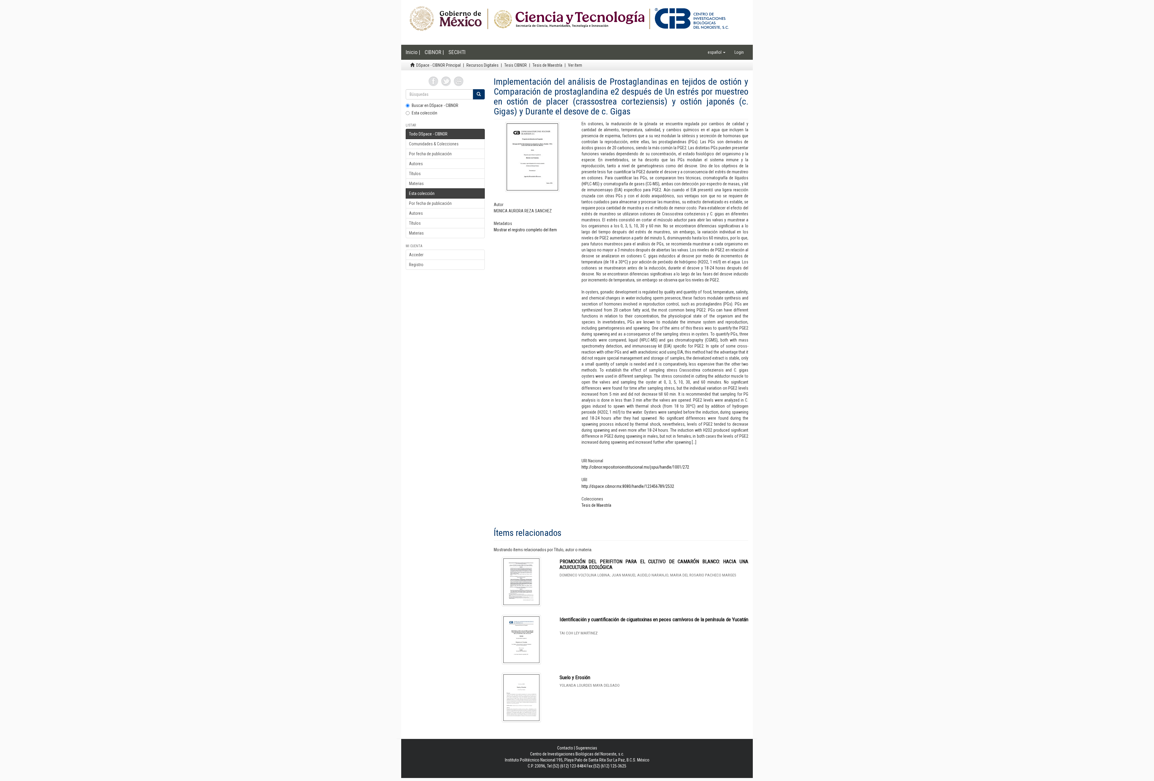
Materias (416, 183)
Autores (416, 163)
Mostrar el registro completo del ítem (525, 229)
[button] (716, 52)
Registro (416, 264)
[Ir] (479, 94)
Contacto (565, 748)
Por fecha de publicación (430, 153)
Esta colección (424, 113)
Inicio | (413, 52)
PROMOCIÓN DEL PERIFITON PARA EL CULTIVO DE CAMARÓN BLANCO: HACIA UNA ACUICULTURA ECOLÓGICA (654, 564)
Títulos (415, 173)
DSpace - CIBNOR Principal (438, 65)
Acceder (416, 254)
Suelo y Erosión (575, 677)
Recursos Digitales (482, 65)
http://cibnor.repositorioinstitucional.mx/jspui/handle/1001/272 (635, 467)
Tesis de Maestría (547, 65)
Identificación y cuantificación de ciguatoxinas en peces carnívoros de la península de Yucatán (654, 619)
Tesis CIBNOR (515, 65)
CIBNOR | (434, 52)
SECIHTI (457, 52)
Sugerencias (586, 748)
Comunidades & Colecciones (434, 143)
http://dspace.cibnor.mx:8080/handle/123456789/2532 (628, 486)
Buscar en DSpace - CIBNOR (435, 105)
